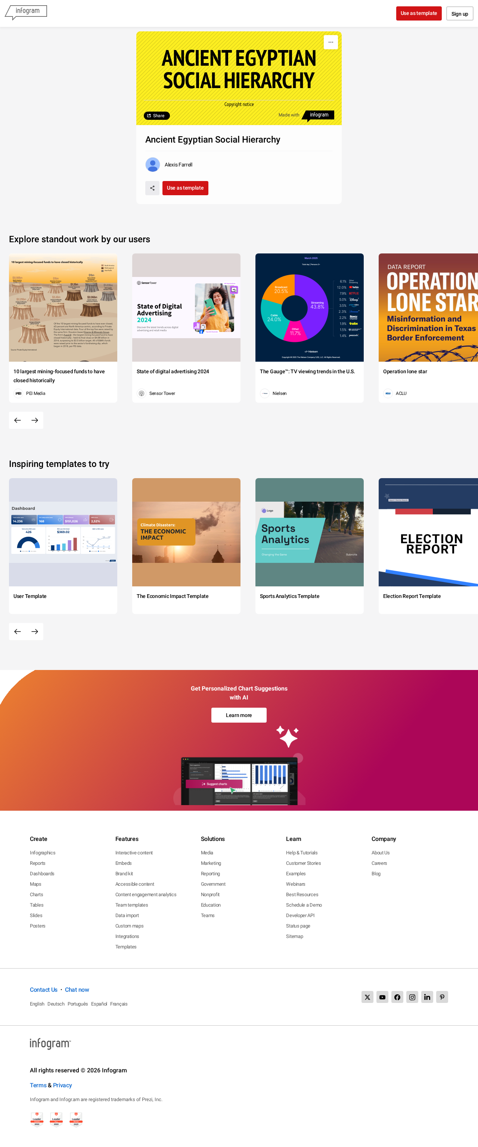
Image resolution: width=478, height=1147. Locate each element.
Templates (126, 947)
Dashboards (42, 873)
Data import (127, 915)
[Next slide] (35, 420)
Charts (36, 894)
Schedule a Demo (304, 905)
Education (211, 905)
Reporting (210, 873)
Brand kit (124, 873)
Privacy (62, 1085)
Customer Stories (303, 863)
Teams (208, 915)
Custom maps (129, 926)
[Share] (152, 188)
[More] (331, 42)
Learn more (239, 715)
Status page (298, 926)
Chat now (77, 989)
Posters (38, 926)
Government (213, 884)
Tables (36, 905)
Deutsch (56, 1004)
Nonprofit (210, 894)
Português (78, 1004)
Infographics (42, 852)
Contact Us (44, 989)
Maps (35, 884)
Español (99, 1004)
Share (158, 115)
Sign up (459, 14)
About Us (381, 852)
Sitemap (294, 936)
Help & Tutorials (301, 852)
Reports (38, 863)
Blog (376, 873)
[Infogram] (25, 13)
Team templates (131, 905)
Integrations (127, 936)
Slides (36, 915)
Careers (379, 863)
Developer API (300, 915)
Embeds (123, 863)
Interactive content (134, 852)
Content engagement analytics (146, 894)
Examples (296, 873)
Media (207, 852)
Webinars (295, 884)
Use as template (419, 13)
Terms (38, 1085)
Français (119, 1004)
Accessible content (134, 884)
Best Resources (302, 894)
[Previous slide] (17, 420)
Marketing (211, 863)
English (37, 1004)
